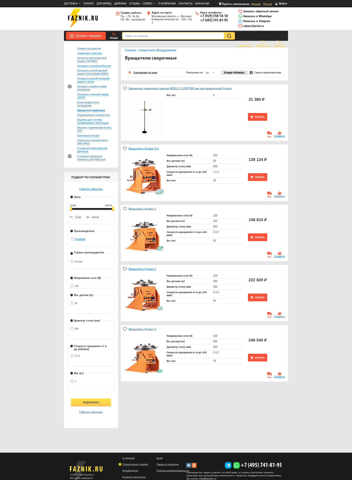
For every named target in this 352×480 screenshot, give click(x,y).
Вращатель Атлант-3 (142, 329)
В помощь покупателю (133, 477)
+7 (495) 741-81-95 (214, 20)
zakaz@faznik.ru (253, 26)
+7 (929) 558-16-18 (214, 16)
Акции (114, 37)
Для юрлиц (104, 3)
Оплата (89, 3)
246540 (108, 205)
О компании (167, 3)
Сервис (147, 3)
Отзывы (134, 3)
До (88, 217)
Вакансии (202, 3)
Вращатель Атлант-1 (142, 208)
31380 (73, 205)
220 (76, 286)
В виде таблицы (234, 72)
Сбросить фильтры (91, 189)
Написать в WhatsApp (257, 16)
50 (76, 303)
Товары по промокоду (167, 464)
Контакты (185, 3)
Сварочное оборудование (157, 50)
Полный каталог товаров (135, 464)
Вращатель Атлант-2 (142, 268)
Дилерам (120, 3)
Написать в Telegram (256, 21)
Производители (130, 470)
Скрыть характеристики (267, 72)
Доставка (71, 3)
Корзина (279, 45)
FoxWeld (80, 239)
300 (76, 328)
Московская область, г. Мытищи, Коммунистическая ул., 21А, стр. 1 (172, 17)
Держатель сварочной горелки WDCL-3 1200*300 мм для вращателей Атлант (180, 88)
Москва (256, 4)
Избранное (263, 45)
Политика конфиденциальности (172, 470)
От (71, 217)
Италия (78, 261)
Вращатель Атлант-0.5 (144, 148)
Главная (130, 50)
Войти (282, 3)
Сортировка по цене (145, 72)
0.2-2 (77, 356)
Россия (267, 4)
